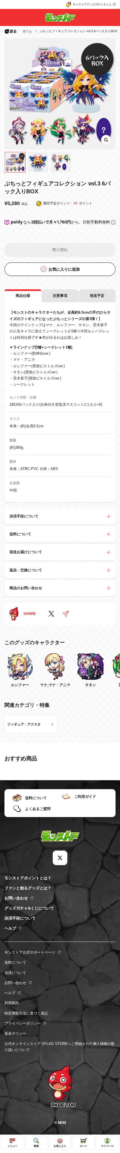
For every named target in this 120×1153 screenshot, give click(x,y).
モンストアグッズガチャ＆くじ (92, 4)
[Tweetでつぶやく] (51, 614)
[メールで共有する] (66, 614)
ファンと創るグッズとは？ (27, 888)
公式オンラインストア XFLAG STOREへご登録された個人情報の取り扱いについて (59, 1047)
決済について (15, 973)
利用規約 (11, 1003)
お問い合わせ (16, 898)
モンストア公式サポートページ (29, 952)
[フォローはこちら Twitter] (60, 858)
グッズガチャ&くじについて (29, 908)
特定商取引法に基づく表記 (26, 1013)
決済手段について (20, 918)
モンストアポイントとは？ (27, 878)
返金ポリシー (15, 1033)
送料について (15, 962)
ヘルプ (10, 928)
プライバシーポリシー (22, 1023)
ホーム (27, 31)
